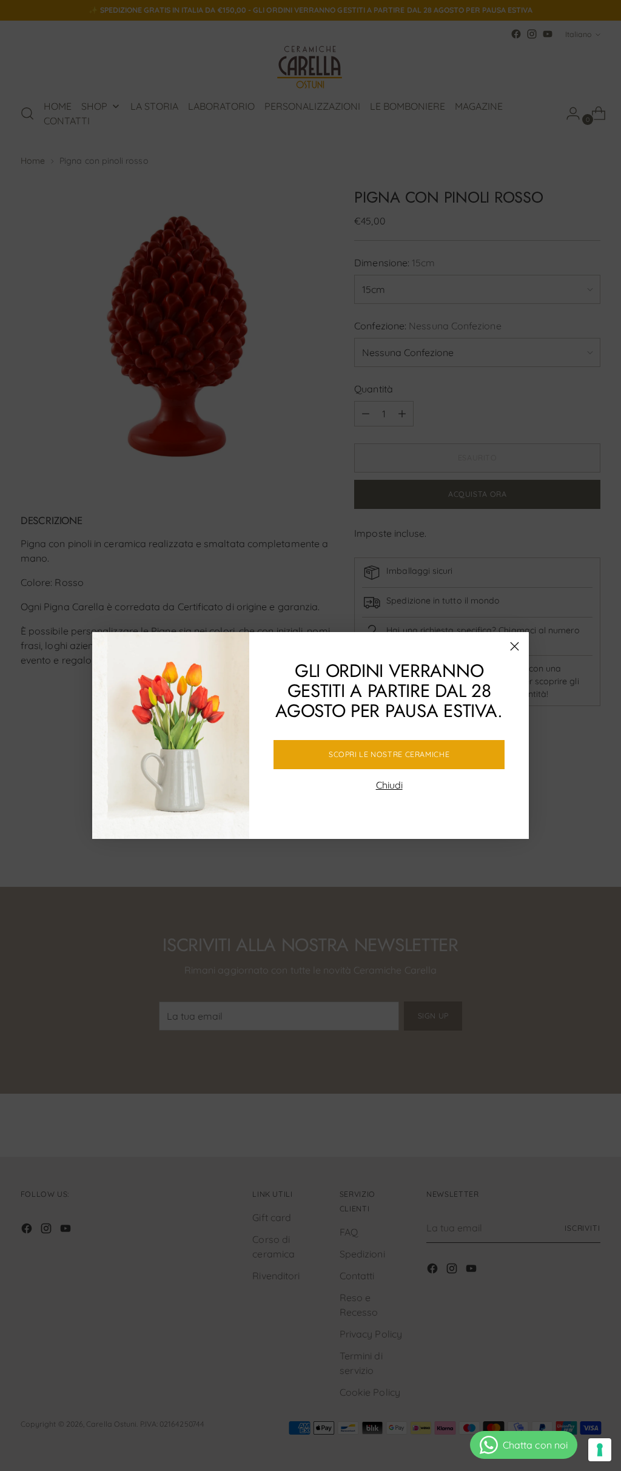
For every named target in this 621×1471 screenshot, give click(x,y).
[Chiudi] (514, 646)
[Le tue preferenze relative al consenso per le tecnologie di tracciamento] (599, 1449)
